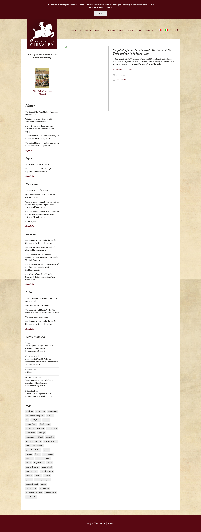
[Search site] (176, 31)
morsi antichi (47, 467)
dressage (41, 433)
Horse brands (48, 454)
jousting (29, 458)
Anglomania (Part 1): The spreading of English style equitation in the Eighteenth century (41, 267)
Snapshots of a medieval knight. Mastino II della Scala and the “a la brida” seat (142, 52)
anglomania (52, 411)
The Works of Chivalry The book (42, 92)
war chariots (31, 497)
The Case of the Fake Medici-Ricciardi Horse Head (41, 113)
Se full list (29, 150)
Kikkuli (28, 372)
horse (37, 454)
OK (100, 13)
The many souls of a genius (36, 190)
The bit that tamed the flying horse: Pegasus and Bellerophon (40, 170)
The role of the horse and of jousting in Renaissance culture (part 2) (42, 137)
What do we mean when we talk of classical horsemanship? (39, 120)
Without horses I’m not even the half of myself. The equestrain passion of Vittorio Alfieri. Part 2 (42, 205)
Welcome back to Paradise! (37, 305)
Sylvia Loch (30, 391)
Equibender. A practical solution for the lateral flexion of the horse (40, 241)
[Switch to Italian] (166, 30)
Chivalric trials (45, 424)
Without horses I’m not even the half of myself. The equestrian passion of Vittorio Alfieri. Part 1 (42, 214)
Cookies (111, 523)
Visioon (101, 523)
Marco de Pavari (32, 467)
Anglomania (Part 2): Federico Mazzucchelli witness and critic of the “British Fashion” (41, 257)
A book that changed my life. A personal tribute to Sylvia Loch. (39, 395)
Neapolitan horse (47, 471)
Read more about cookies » (100, 7)
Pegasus (38, 476)
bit (27, 420)
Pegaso (29, 476)
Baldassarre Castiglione (34, 416)
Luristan (49, 463)
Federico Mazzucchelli (34, 446)
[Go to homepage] (42, 34)
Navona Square (31, 471)
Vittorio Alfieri (51, 493)
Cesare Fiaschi (31, 424)
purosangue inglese (42, 480)
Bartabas (50, 416)
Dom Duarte (30, 433)
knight (28, 463)
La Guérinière (38, 463)
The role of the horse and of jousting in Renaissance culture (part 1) (42, 144)
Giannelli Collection (33, 450)
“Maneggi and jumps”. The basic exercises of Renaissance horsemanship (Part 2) (39, 348)
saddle (43, 484)
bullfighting (36, 420)
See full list (29, 176)
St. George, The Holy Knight (37, 164)
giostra (46, 450)
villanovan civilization (34, 493)
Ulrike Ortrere (31, 377)
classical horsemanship (35, 429)
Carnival (46, 420)
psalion (29, 480)
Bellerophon (30, 221)
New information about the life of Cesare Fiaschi (40, 196)
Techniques (121, 80)
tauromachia (44, 488)
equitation (50, 437)
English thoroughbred (34, 437)
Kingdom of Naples (43, 458)
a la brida (29, 411)
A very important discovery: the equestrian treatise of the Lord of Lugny (39, 129)
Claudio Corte (52, 429)
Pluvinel (47, 476)
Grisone (29, 454)
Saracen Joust (31, 488)
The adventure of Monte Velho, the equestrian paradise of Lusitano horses (42, 311)
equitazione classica (33, 441)
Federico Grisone (50, 441)
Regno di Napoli (32, 484)
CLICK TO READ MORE (122, 70)
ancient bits (40, 411)
